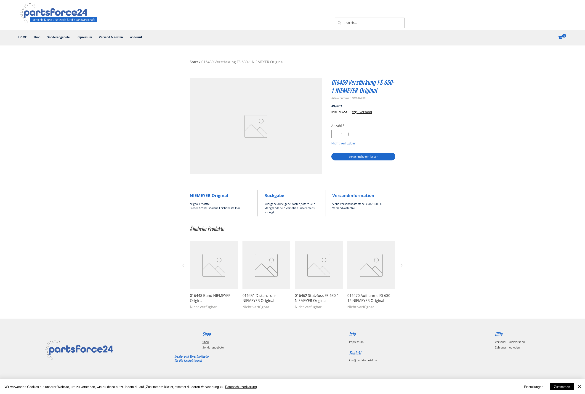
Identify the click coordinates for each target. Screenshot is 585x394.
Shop (205, 342)
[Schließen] (579, 386)
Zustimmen (562, 386)
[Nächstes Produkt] (401, 265)
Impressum (356, 342)
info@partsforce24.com (364, 360)
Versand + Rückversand (510, 342)
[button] (562, 36)
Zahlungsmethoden (507, 347)
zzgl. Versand (362, 112)
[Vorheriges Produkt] (183, 265)
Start (194, 61)
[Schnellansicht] (214, 265)
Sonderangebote (213, 347)
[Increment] (349, 134)
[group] (292, 278)
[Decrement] (335, 134)
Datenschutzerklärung (241, 386)
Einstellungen (533, 386)
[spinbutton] (342, 134)
